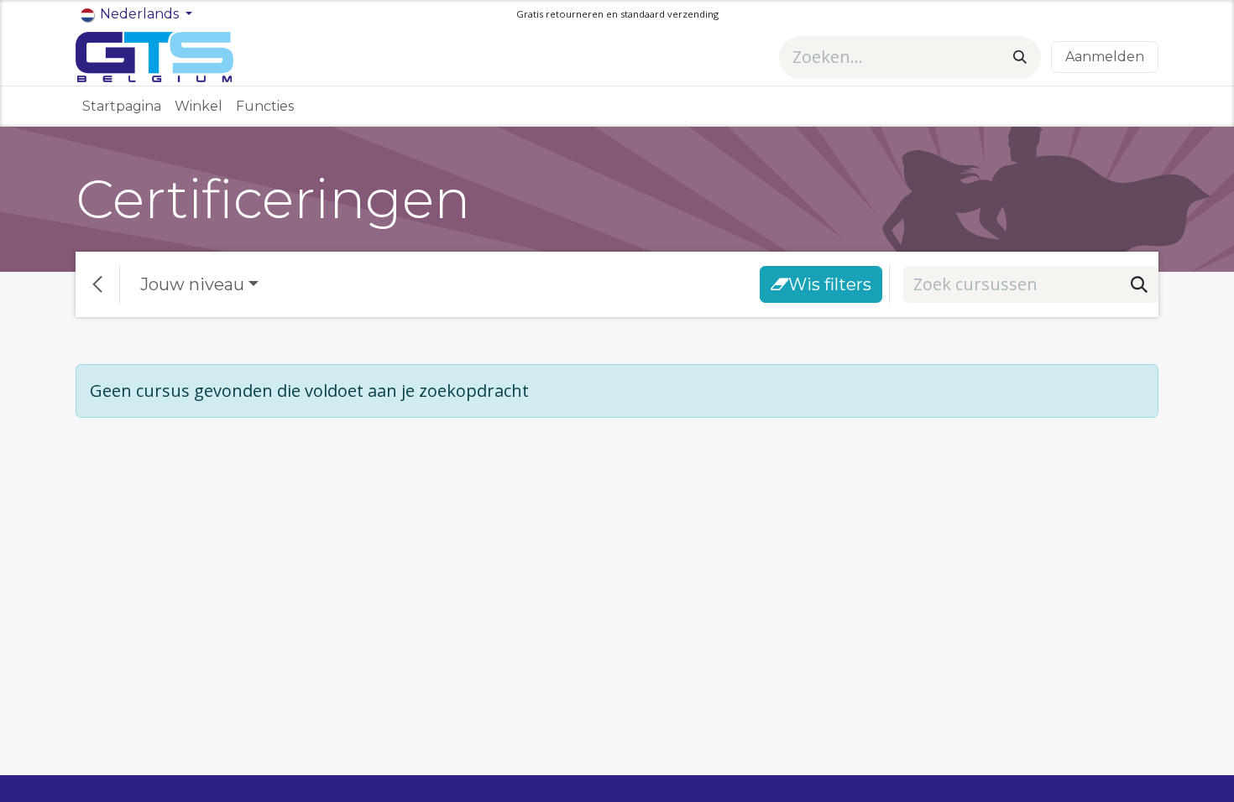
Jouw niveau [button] (192, 284)
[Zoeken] (1020, 57)
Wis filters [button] (829, 284)
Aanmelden (1104, 57)
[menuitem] (122, 106)
